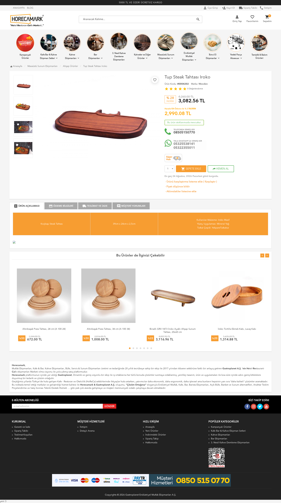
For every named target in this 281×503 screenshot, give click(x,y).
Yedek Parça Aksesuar (236, 56)
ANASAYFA (19, 8)
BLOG (30, 8)
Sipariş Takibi (248, 8)
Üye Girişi (210, 8)
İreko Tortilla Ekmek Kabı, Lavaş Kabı (237, 329)
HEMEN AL (222, 169)
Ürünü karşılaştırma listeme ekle (184, 182)
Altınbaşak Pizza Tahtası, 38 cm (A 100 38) (108, 329)
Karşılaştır (210, 182)
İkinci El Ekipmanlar (211, 56)
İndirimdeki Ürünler (155, 435)
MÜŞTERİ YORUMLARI (131, 206)
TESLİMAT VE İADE (94, 206)
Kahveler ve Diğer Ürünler (142, 56)
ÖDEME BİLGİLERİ (61, 206)
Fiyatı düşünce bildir (177, 187)
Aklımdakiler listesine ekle (180, 191)
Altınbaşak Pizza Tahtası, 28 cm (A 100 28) (44, 329)
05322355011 (184, 148)
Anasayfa (17, 66)
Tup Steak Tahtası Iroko (95, 66)
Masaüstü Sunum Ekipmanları (165, 56)
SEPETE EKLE (191, 169)
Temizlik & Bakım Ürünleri (259, 56)
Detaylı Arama (87, 431)
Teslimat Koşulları (23, 435)
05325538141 (184, 144)
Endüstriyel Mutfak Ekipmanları (188, 56)
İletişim (266, 8)
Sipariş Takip (152, 439)
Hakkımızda (20, 439)
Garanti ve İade (22, 427)
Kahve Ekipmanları (70, 56)
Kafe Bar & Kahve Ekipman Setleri (48, 56)
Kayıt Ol (228, 8)
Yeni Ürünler (151, 431)
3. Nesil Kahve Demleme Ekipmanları (119, 56)
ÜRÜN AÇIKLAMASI (27, 206)
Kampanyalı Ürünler (25, 56)
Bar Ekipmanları (94, 56)
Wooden (203, 84)
